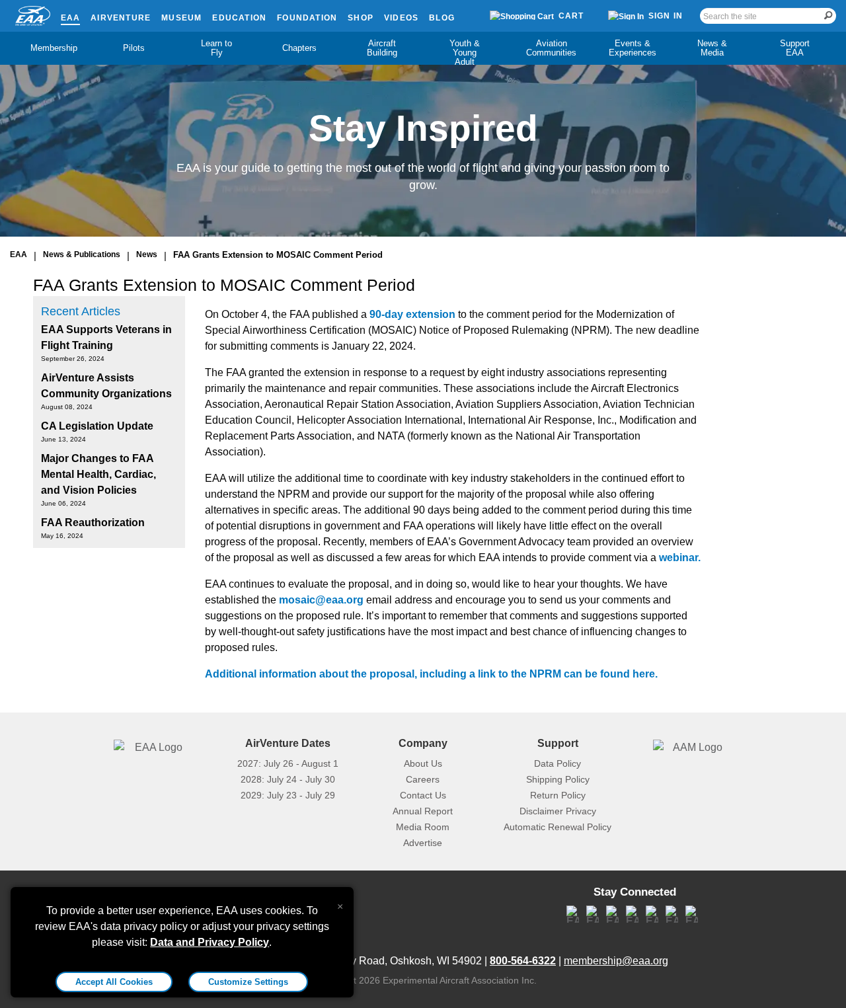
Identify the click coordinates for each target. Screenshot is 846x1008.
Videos (401, 17)
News (146, 254)
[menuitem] (51, 48)
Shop (360, 17)
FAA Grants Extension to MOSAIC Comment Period (278, 255)
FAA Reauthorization (93, 522)
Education (239, 17)
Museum (181, 17)
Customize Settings (248, 982)
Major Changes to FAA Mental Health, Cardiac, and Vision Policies (98, 474)
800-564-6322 (523, 960)
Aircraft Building (382, 48)
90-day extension (412, 314)
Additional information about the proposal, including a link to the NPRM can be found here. (431, 673)
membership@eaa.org (616, 960)
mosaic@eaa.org (321, 599)
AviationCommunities (551, 48)
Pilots (134, 48)
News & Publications (81, 254)
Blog (442, 17)
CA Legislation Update (97, 426)
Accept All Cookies (114, 982)
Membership (53, 48)
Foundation (307, 17)
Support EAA (795, 48)
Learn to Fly (216, 48)
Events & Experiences (632, 48)
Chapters (299, 48)
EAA (71, 17)
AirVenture (121, 17)
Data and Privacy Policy (209, 942)
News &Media (712, 48)
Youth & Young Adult (464, 52)
